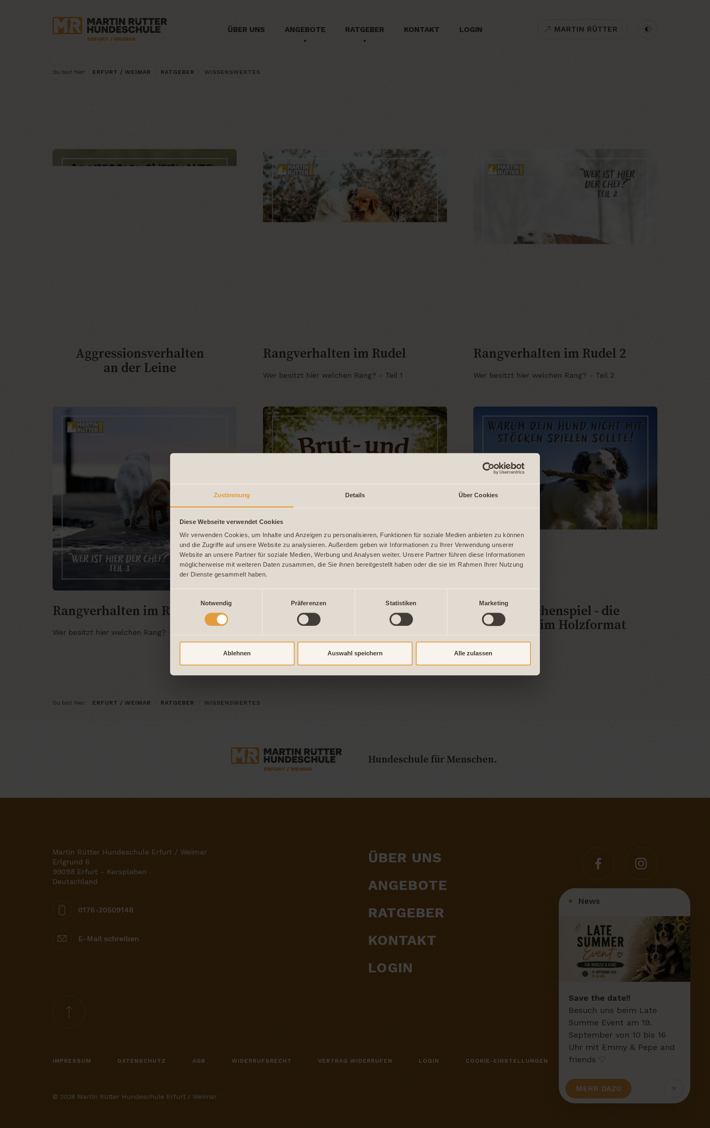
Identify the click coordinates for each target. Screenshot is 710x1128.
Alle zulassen (473, 653)
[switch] (308, 619)
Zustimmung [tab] (232, 495)
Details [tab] (355, 495)
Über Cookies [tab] (478, 495)
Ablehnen (237, 653)
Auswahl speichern (355, 653)
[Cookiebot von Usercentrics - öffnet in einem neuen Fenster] (495, 468)
